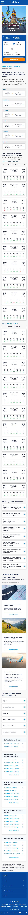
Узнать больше (13, 614)
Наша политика (6, 907)
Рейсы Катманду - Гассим (11, 765)
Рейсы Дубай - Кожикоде (11, 848)
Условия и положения (20, 907)
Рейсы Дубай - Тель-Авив (11, 851)
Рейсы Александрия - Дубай (12, 853)
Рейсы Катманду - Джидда (11, 771)
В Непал (16, 66)
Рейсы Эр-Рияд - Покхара (11, 746)
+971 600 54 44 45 (14, 909)
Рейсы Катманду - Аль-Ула (11, 762)
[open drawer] (2, 1)
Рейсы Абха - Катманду (10, 787)
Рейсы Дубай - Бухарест (11, 842)
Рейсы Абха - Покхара (10, 790)
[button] (14, 507)
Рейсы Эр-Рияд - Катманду (11, 743)
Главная (4, 66)
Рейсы (10, 66)
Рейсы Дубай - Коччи (10, 845)
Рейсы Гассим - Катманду (11, 799)
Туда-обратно (7, 38)
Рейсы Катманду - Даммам (11, 768)
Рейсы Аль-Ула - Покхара (11, 796)
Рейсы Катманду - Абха (10, 760)
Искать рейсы (14, 59)
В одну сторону (17, 38)
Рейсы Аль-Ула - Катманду (11, 793)
